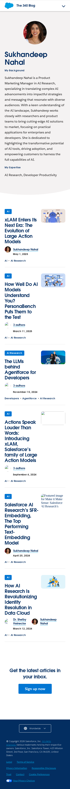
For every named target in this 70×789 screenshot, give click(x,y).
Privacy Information (16, 768)
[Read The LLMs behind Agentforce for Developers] (53, 367)
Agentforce (29, 398)
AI (8, 211)
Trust (8, 774)
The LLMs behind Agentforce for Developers (20, 369)
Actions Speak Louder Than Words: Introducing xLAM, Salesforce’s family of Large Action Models (21, 441)
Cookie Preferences (39, 774)
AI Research (18, 260)
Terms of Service (25, 761)
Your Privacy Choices (24, 780)
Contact (20, 774)
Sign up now (35, 689)
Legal (9, 761)
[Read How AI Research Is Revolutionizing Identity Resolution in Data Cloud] (53, 596)
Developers (12, 398)
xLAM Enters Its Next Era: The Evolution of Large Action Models (21, 231)
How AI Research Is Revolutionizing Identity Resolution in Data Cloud (21, 599)
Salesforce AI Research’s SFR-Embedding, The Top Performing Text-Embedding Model (21, 524)
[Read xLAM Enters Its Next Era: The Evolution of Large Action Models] (53, 228)
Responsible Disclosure (44, 768)
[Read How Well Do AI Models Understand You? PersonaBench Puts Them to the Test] (53, 297)
